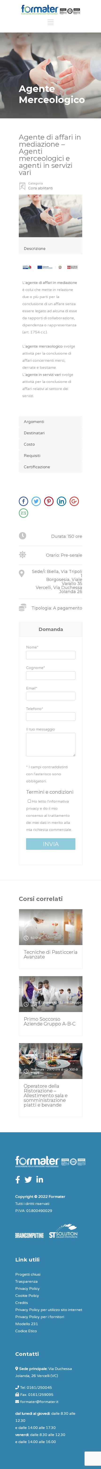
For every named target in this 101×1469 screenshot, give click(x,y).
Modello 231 (26, 1324)
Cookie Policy (27, 1295)
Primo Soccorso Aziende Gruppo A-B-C (50, 1021)
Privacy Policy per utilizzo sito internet (48, 1309)
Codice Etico (26, 1331)
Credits (21, 1302)
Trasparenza (26, 1281)
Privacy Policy (27, 1288)
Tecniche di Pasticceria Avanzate (51, 954)
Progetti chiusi (27, 1274)
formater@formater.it (39, 1401)
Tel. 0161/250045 (36, 1387)
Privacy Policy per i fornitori (39, 1317)
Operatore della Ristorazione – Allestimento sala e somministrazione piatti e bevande (46, 1095)
